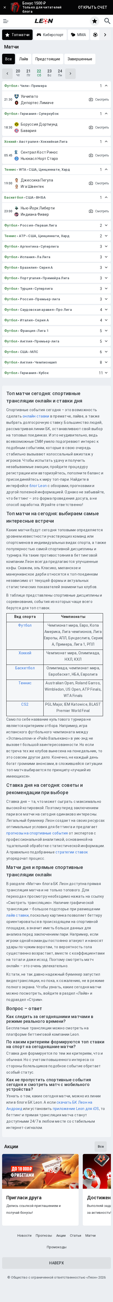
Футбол (11, 86)
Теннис (10, 169)
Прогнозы (44, 1235)
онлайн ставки (36, 416)
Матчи (90, 1235)
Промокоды (56, 1247)
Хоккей (10, 142)
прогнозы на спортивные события (37, 833)
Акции (61, 1235)
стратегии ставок (71, 852)
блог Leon (38, 486)
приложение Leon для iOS (76, 1109)
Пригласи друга (24, 1197)
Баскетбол (13, 197)
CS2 (24, 704)
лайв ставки (17, 915)
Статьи (75, 1235)
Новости (24, 1235)
